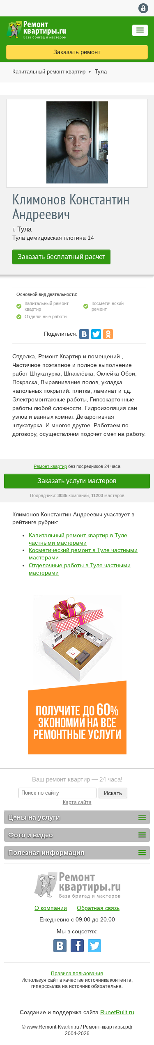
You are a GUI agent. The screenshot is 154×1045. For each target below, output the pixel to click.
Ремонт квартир (50, 466)
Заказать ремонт (77, 51)
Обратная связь (98, 908)
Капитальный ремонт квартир (48, 72)
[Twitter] (96, 334)
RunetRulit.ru (117, 1012)
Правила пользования (77, 973)
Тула (101, 72)
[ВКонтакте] (84, 334)
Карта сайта (77, 802)
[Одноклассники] (108, 334)
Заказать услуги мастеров (77, 480)
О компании (50, 908)
